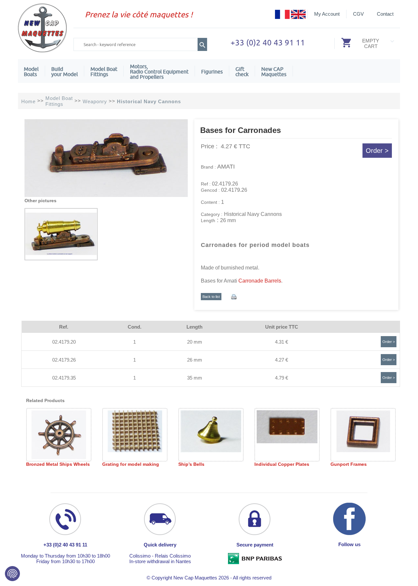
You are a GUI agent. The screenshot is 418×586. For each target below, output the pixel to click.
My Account (327, 14)
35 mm (194, 378)
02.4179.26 (64, 360)
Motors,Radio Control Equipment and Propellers (159, 71)
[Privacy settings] (12, 573)
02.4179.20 (64, 342)
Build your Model (64, 71)
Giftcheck (242, 71)
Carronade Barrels (259, 281)
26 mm (194, 360)
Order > (377, 150)
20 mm (194, 342)
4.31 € (281, 342)
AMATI (226, 166)
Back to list (211, 297)
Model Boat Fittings (103, 71)
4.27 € (281, 360)
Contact (385, 14)
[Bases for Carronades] (106, 195)
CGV (358, 14)
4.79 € (281, 378)
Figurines (212, 71)
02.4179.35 (64, 378)
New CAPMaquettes (273, 71)
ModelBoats (31, 71)
